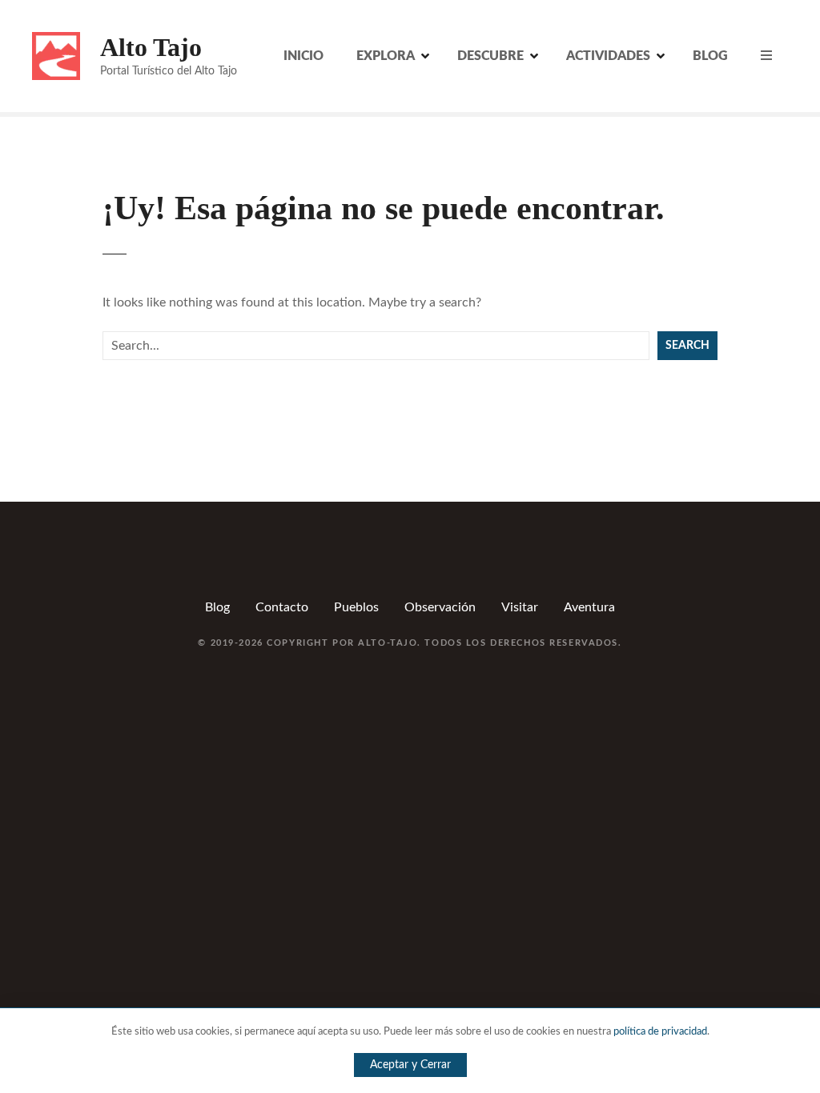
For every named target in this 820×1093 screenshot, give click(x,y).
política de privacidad (660, 1031)
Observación (440, 607)
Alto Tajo (151, 47)
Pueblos (356, 607)
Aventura (589, 607)
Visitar (519, 607)
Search (687, 345)
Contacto (281, 607)
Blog (217, 607)
